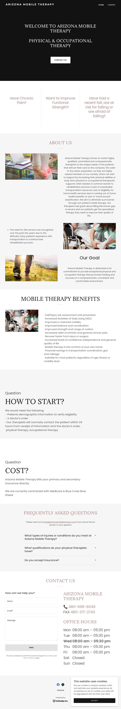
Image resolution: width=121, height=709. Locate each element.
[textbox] (31, 601)
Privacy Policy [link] (48, 656)
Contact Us (60, 60)
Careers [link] (111, 5)
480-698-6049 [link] (82, 606)
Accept (94, 700)
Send (31, 647)
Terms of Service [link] (29, 658)
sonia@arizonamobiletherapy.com (60, 522)
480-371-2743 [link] (83, 612)
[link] (32, 4)
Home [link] (101, 5)
